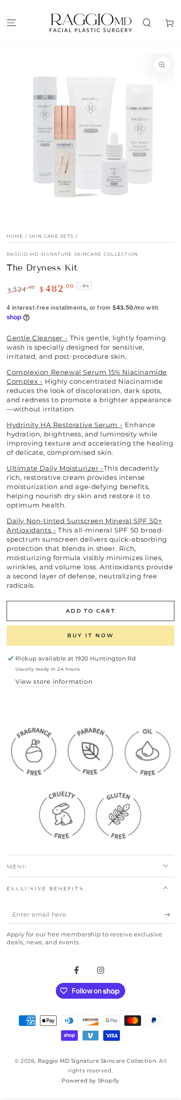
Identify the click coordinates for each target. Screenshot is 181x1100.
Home (15, 236)
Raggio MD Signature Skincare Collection (72, 254)
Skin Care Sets (51, 236)
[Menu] (11, 22)
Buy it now (90, 635)
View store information (53, 682)
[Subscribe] (169, 915)
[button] (146, 22)
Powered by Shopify (90, 1080)
